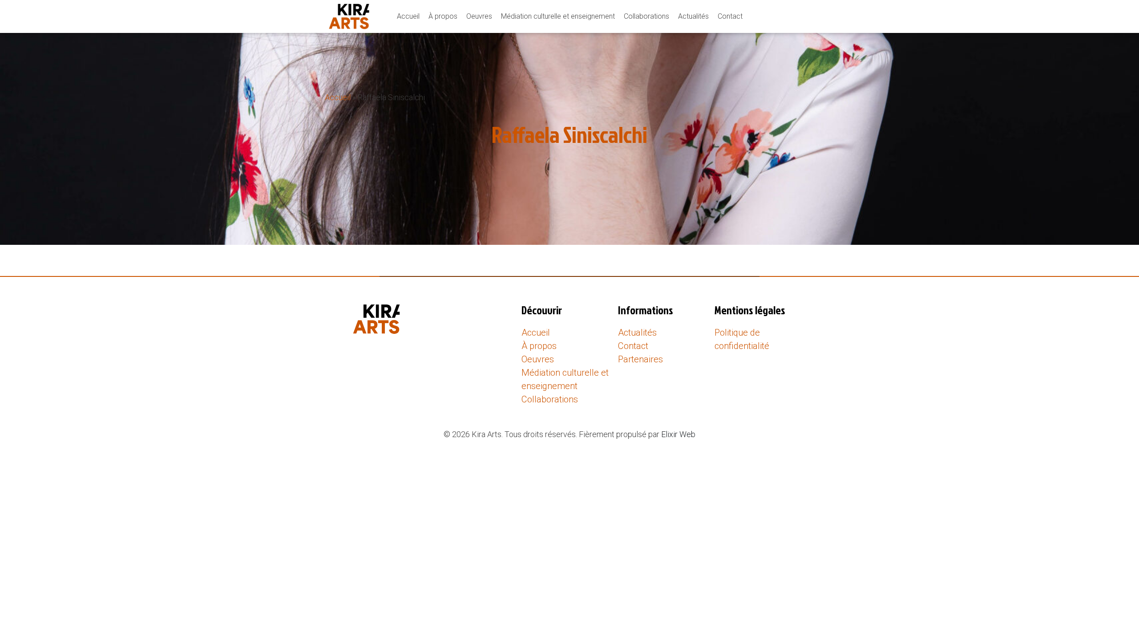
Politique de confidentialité (742, 339)
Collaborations (646, 16)
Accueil (408, 16)
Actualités (693, 16)
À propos (442, 16)
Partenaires (640, 359)
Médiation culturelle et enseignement (558, 16)
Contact (730, 16)
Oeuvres (479, 16)
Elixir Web (678, 434)
